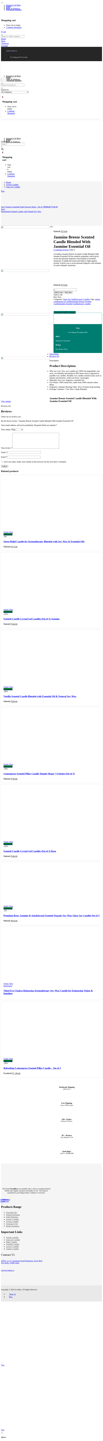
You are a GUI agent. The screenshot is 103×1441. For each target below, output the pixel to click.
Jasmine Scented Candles (69, 304)
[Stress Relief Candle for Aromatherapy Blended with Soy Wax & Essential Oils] (29, 528)
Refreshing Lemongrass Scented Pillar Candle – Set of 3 (32, 1068)
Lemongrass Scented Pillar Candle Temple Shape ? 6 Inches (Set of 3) (39, 773)
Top (3, 1365)
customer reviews (61, 250)
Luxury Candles (83, 299)
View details (6, 401)
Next (3, 209)
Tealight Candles (12, 1244)
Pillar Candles (11, 1242)
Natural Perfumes (13, 1215)
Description (54, 354)
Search (3, 142)
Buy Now (68, 292)
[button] (65, 312)
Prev (3, 191)
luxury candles (85, 304)
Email (4, 457)
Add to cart (59, 292)
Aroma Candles (12, 185)
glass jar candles (65, 301)
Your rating (6, 429)
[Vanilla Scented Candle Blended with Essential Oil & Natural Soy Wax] (29, 683)
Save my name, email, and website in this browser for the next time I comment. (35, 462)
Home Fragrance (12, 1226)
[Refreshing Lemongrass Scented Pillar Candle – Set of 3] (29, 1054)
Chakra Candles (12, 1249)
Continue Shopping (13, 27)
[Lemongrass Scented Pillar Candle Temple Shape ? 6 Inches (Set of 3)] (29, 760)
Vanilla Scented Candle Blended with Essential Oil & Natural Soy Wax (40, 696)
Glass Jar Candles (13, 187)
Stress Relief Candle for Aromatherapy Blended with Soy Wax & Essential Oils (44, 541)
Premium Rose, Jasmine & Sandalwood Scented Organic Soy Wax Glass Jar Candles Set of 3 (51, 915)
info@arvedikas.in (7, 1270)
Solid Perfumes (12, 1217)
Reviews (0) (54, 356)
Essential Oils (11, 1212)
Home (8, 182)
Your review (6, 448)
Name (4, 452)
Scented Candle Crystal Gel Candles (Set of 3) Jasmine (32, 619)
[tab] (54, 356)
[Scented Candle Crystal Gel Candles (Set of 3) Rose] (29, 837)
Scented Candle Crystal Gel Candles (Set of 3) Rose (30, 851)
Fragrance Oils (12, 1224)
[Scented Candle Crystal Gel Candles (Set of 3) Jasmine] (29, 605)
